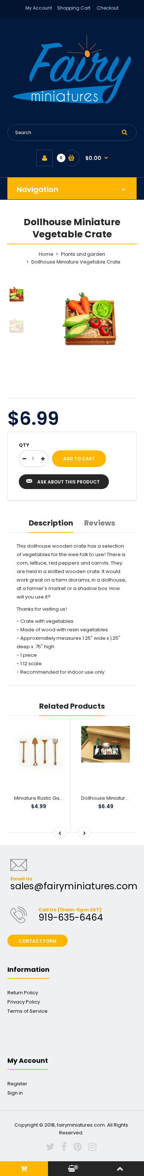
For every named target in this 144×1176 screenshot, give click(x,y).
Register (17, 1083)
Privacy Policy (23, 1001)
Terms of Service (27, 1011)
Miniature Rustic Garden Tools (49, 798)
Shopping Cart (73, 8)
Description (51, 523)
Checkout (108, 8)
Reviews (99, 523)
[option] (90, 321)
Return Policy (22, 992)
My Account (38, 8)
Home (46, 254)
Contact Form (37, 941)
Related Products (72, 706)
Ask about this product (68, 482)
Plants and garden (83, 254)
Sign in (15, 1092)
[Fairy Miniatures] (72, 101)
